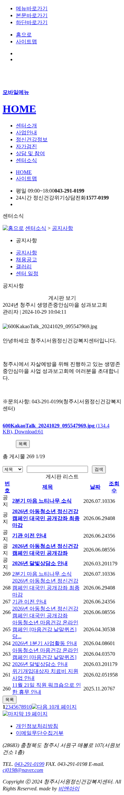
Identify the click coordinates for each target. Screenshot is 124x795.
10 (29, 707)
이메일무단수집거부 (39, 733)
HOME (19, 109)
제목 (47, 487)
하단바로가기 (32, 22)
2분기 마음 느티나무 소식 (42, 501)
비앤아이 (68, 788)
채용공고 (26, 259)
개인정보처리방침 (37, 726)
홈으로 (24, 34)
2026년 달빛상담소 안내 (40, 563)
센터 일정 (27, 273)
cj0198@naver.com (23, 770)
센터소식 (35, 228)
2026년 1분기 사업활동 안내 (44, 643)
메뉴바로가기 (32, 8)
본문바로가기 (32, 15)
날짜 (95, 487)
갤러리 (24, 266)
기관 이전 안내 (29, 535)
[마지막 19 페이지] (25, 714)
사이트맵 (26, 41)
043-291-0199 (29, 764)
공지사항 (62, 228)
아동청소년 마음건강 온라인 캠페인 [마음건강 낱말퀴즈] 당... (45, 629)
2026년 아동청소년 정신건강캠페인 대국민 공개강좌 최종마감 (46, 518)
